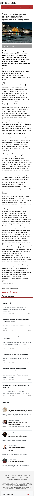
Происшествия (26, 475)
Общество (21, 7)
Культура (20, 477)
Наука (13, 477)
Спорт (26, 477)
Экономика (19, 475)
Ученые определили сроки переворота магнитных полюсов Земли (17, 302)
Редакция (10, 479)
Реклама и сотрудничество (20, 479)
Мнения (6, 402)
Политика (9, 7)
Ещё (28, 494)
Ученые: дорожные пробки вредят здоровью (15, 354)
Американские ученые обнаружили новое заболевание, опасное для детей (14, 369)
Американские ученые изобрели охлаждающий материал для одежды (16, 320)
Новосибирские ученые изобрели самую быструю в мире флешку (17, 337)
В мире (7, 477)
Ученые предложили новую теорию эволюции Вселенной (16, 386)
